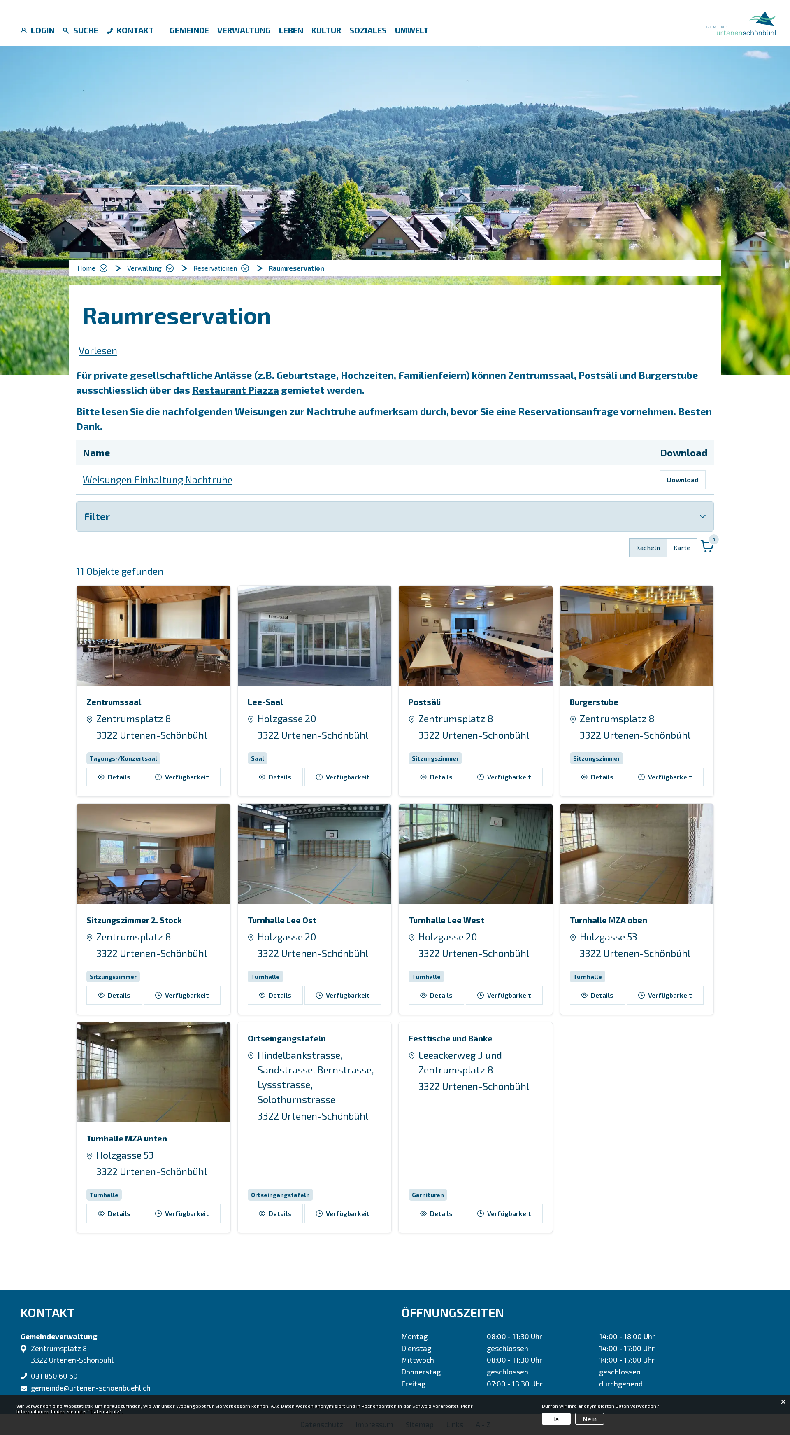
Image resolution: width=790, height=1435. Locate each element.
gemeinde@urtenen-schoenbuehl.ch (91, 1387)
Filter (97, 516)
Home (86, 268)
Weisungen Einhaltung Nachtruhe (157, 479)
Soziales (368, 30)
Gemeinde (189, 30)
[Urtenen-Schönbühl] (741, 22)
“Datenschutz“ (104, 1411)
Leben (291, 30)
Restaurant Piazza (235, 390)
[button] (150, 268)
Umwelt (412, 30)
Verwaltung (244, 30)
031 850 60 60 (54, 1375)
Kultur (326, 30)
